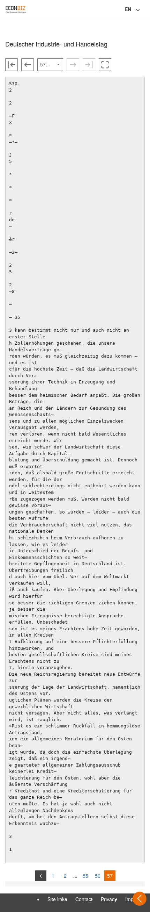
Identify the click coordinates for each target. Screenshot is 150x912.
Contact (83, 899)
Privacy (109, 899)
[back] (40, 875)
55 (85, 875)
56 (97, 875)
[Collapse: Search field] (144, 10)
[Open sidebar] (140, 899)
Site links (57, 899)
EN (128, 9)
